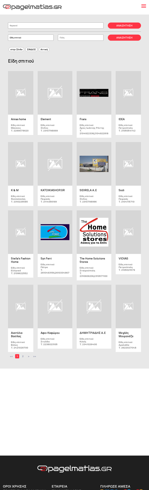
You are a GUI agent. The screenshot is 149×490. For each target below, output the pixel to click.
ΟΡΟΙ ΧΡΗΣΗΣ (14, 486)
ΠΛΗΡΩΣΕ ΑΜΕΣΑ (115, 486)
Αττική (44, 49)
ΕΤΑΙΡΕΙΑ (59, 486)
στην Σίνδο (16, 49)
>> (34, 356)
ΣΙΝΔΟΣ (31, 49)
